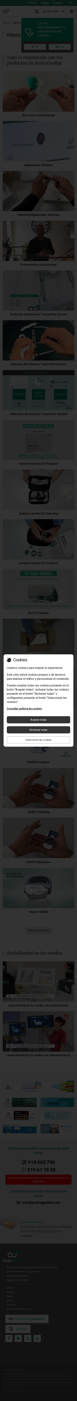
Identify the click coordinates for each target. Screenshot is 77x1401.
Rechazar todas (38, 729)
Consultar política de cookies (24, 708)
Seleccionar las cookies (38, 739)
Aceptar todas (38, 719)
